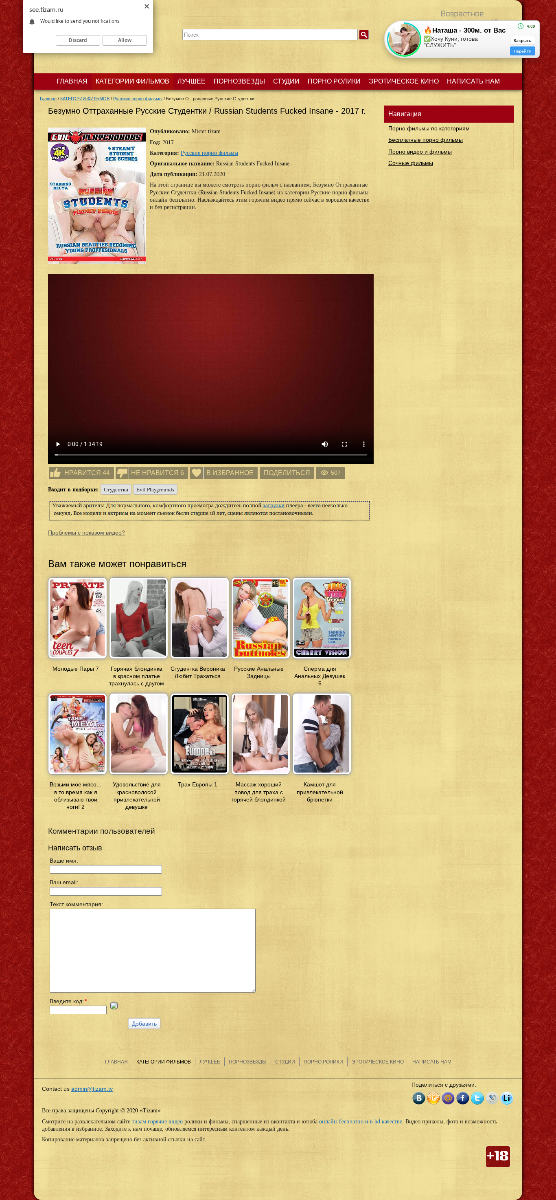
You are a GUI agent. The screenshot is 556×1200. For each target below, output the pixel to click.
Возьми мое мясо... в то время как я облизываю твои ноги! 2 (75, 795)
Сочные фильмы (410, 163)
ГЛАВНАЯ (72, 81)
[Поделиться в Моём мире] (448, 1098)
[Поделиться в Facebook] (462, 1098)
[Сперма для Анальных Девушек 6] (321, 659)
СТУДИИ (286, 81)
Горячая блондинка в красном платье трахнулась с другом (136, 676)
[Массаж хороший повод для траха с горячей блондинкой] (260, 775)
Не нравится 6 (157, 472)
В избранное (230, 472)
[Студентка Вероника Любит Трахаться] (199, 659)
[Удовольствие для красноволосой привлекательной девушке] (138, 775)
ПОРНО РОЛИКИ (334, 81)
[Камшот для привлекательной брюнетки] (321, 775)
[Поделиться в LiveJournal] (492, 1098)
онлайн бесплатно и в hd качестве (360, 1121)
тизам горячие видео (157, 1121)
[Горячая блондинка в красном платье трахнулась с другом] (138, 659)
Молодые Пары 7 (76, 668)
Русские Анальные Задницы (259, 672)
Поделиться (287, 472)
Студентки (116, 489)
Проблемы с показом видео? (86, 532)
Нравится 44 (87, 472)
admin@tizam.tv (92, 1089)
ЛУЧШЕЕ (191, 81)
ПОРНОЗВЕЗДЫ (239, 81)
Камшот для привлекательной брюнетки (320, 791)
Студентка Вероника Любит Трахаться (198, 672)
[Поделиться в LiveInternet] (506, 1098)
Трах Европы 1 (197, 784)
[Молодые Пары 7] (77, 659)
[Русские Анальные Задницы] (260, 659)
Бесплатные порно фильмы (425, 140)
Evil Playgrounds (155, 489)
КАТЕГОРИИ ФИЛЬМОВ (132, 81)
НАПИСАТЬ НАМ (473, 81)
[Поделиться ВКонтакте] (418, 1098)
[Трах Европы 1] (199, 775)
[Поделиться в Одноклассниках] (433, 1098)
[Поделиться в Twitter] (477, 1098)
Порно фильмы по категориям (429, 128)
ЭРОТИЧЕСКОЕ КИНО (404, 81)
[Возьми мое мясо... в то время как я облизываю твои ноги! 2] (77, 775)
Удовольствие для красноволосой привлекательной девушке (137, 795)
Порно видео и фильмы (420, 151)
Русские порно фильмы (209, 152)
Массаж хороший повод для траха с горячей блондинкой (259, 791)
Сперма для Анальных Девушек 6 (319, 676)
